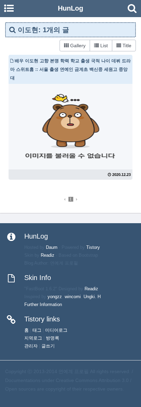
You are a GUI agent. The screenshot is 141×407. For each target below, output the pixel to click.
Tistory (93, 247)
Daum (51, 247)
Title (126, 45)
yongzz (55, 296)
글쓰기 (48, 346)
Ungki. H (92, 296)
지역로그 (33, 338)
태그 (37, 330)
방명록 (52, 338)
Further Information (43, 304)
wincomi (73, 296)
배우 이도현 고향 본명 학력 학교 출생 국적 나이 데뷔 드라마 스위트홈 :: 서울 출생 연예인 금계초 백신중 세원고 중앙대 (70, 69)
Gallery (77, 45)
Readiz (47, 255)
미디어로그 (56, 330)
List (103, 45)
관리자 (31, 346)
